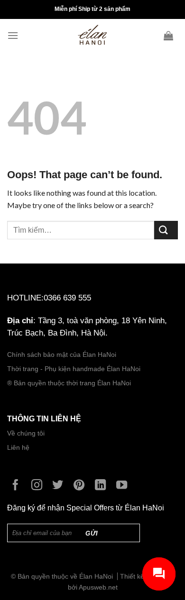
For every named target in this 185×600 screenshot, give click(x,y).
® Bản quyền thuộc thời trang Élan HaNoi (69, 383)
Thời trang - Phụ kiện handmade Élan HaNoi (74, 369)
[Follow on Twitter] (60, 486)
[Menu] (15, 35)
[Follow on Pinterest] (81, 486)
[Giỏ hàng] (171, 35)
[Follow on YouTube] (124, 486)
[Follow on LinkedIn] (103, 486)
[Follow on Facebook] (18, 486)
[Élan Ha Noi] (92, 35)
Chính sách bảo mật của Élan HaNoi (61, 354)
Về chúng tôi (26, 433)
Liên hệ (18, 447)
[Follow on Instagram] (39, 486)
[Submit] (166, 230)
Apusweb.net (98, 587)
